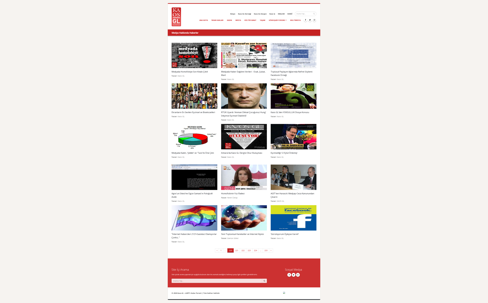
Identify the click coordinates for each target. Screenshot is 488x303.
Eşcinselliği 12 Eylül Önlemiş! (284, 153)
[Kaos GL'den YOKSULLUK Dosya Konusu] (293, 96)
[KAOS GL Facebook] (305, 20)
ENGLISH (281, 14)
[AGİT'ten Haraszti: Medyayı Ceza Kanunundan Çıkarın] (293, 177)
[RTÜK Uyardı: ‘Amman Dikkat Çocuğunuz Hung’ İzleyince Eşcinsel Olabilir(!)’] (244, 96)
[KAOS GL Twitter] (310, 20)
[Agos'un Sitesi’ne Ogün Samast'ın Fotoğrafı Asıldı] (194, 177)
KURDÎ (289, 14)
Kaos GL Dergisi (260, 14)
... (225, 250)
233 (266, 250)
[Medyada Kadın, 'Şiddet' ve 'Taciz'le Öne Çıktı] (194, 136)
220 (230, 250)
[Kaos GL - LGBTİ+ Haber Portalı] (177, 16)
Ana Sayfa (203, 20)
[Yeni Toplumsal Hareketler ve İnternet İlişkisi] (244, 217)
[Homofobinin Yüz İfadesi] (244, 177)
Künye (232, 14)
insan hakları (217, 20)
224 (255, 250)
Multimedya (295, 20)
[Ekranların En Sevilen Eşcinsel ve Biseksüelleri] (194, 96)
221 (236, 250)
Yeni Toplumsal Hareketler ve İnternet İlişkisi (242, 234)
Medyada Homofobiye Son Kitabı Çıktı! (190, 71)
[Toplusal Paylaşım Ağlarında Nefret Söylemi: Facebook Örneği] (293, 55)
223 (249, 250)
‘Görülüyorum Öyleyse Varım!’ (285, 234)
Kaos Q (272, 14)
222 (243, 250)
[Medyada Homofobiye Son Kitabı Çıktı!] (194, 55)
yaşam (262, 20)
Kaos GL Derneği (244, 14)
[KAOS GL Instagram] (314, 20)
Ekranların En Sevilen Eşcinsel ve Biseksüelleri (193, 112)
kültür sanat (250, 20)
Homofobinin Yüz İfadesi (233, 193)
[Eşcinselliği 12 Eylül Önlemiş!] (293, 136)
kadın (229, 20)
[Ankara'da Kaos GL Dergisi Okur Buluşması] (244, 136)
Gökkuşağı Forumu (277, 20)
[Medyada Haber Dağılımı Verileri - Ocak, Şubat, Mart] (244, 55)
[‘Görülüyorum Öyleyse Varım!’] (293, 217)
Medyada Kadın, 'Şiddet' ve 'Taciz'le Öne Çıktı (193, 153)
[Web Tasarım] (300, 294)
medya (238, 20)
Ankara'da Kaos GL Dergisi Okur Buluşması (241, 153)
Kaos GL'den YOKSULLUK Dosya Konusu (290, 112)
